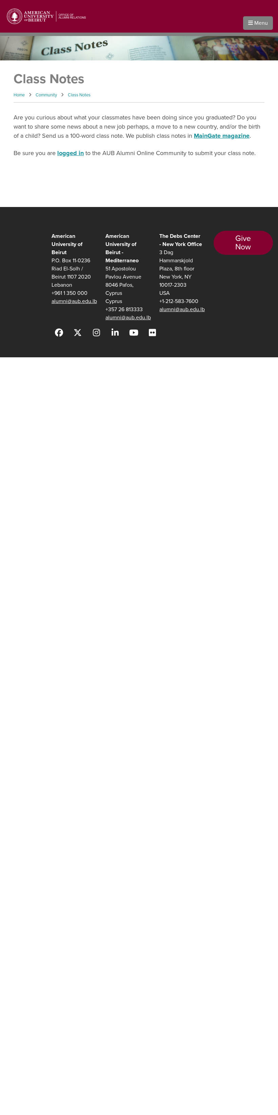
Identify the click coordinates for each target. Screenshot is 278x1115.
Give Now (243, 242)
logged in (70, 153)
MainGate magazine (222, 135)
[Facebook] (59, 332)
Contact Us (18, 486)
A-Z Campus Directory (30, 499)
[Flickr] (152, 332)
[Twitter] (77, 332)
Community (46, 95)
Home (19, 95)
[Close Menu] (91, 366)
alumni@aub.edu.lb (74, 301)
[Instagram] (96, 332)
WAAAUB (16, 384)
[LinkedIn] (115, 332)
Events (13, 417)
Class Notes (79, 95)
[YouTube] (133, 332)
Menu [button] (260, 23)
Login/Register (22, 512)
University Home (23, 473)
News (12, 434)
